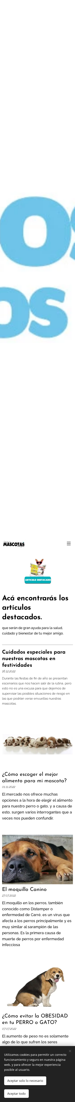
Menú (69, 543)
